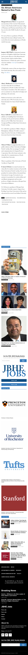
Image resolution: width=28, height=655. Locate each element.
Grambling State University (7, 199)
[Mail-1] (6, 634)
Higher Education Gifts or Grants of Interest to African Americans (18, 543)
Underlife (13, 62)
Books (12, 534)
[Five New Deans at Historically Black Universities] (14, 295)
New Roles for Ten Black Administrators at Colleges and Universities (13, 343)
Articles (12, 523)
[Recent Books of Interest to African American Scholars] (5, 535)
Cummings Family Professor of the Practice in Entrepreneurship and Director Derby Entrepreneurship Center (12, 481)
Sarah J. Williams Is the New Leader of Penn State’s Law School (13, 594)
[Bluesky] (2, 634)
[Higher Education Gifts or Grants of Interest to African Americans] (14, 262)
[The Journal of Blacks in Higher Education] (14, 2)
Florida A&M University (21, 197)
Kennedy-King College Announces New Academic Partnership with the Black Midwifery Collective (18, 555)
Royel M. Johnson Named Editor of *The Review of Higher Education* (13, 600)
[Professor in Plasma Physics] (14, 404)
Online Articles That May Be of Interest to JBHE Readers (19, 521)
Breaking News (4, 312)
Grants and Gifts (5, 279)
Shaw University (5, 204)
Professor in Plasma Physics (7, 417)
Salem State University (21, 202)
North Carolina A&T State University (8, 202)
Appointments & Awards (7, 5)
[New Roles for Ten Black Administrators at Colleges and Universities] (14, 328)
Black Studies (13, 558)
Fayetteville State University (10, 197)
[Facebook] (10, 634)
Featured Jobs (5, 388)
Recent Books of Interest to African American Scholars (19, 532)
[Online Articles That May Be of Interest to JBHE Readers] (5, 524)
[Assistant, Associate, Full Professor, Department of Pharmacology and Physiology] (14, 434)
